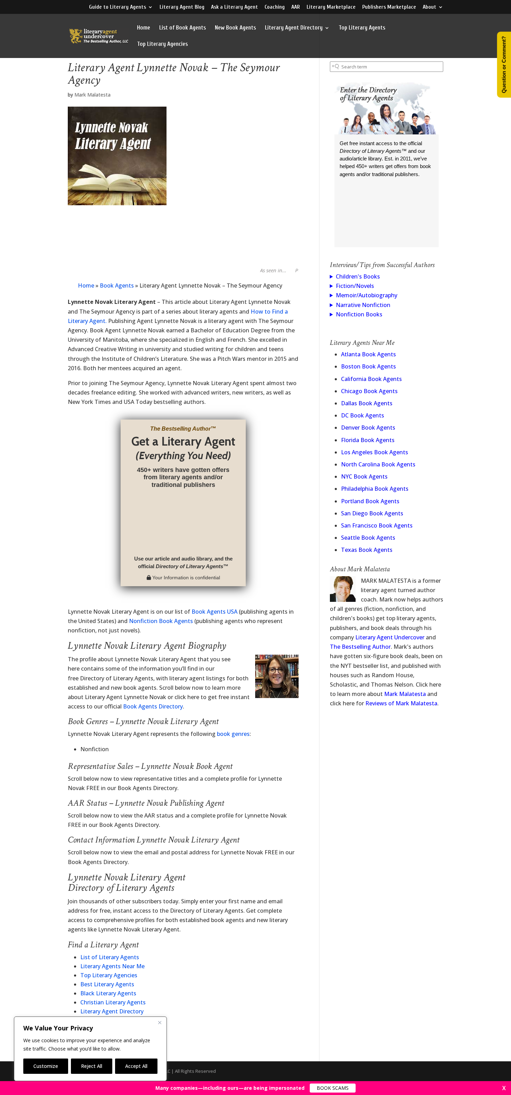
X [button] (504, 1088)
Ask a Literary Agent (234, 7)
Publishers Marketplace (389, 7)
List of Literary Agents (109, 957)
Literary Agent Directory (294, 28)
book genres (233, 734)
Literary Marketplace (331, 7)
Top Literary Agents (362, 28)
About (429, 7)
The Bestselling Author (360, 646)
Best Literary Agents (107, 984)
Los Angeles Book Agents (374, 452)
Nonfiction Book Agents (161, 621)
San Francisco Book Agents (377, 525)
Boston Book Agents (368, 366)
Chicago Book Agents (369, 391)
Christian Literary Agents (113, 1002)
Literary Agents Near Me (112, 966)
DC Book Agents (362, 415)
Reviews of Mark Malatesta (401, 703)
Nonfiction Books (359, 314)
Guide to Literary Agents (117, 7)
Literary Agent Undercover (389, 637)
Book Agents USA (214, 611)
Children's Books (358, 276)
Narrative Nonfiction (363, 305)
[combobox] (386, 66)
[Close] (159, 1022)
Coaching (275, 7)
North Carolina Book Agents (378, 464)
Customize (45, 1066)
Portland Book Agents (370, 501)
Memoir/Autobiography (366, 295)
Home (143, 28)
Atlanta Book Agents (368, 354)
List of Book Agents (182, 28)
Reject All (91, 1066)
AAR (295, 7)
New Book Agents (235, 28)
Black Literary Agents (108, 993)
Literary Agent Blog (182, 7)
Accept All (136, 1066)
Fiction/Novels (355, 286)
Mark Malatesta (92, 94)
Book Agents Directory (153, 706)
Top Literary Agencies (162, 44)
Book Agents (117, 285)
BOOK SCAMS (333, 1088)
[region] (90, 1049)
